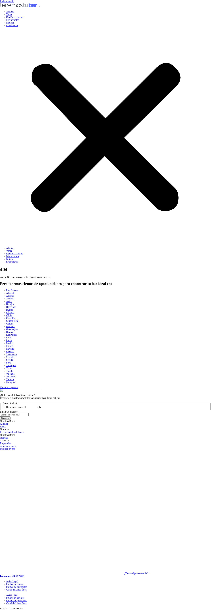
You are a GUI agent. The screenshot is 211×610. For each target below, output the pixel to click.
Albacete (10, 293)
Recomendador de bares (11, 432)
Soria (8, 362)
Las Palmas (11, 334)
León (8, 337)
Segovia (10, 357)
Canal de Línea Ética (16, 589)
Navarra (10, 348)
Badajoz (10, 304)
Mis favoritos (12, 20)
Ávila (9, 301)
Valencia (10, 373)
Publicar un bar (7, 449)
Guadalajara (12, 329)
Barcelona (11, 307)
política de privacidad (51, 407)
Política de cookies (15, 584)
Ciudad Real (12, 321)
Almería (10, 298)
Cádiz (9, 315)
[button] (105, 136)
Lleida (9, 340)
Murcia (9, 346)
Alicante (10, 295)
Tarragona (11, 365)
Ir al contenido (7, 1)
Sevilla (9, 360)
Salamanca (11, 354)
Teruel (9, 368)
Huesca (9, 332)
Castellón (10, 318)
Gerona (9, 323)
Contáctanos (12, 25)
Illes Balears (12, 290)
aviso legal (31, 407)
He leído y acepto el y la (34, 407)
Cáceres (10, 312)
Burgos (9, 309)
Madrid (9, 343)
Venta (9, 14)
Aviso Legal (12, 581)
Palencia (10, 351)
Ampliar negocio (8, 446)
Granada (10, 326)
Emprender (5, 443)
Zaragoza (10, 382)
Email (9, 411)
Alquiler (10, 11)
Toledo (9, 371)
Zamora (10, 379)
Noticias (10, 22)
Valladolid (11, 376)
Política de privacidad (16, 587)
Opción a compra (14, 17)
